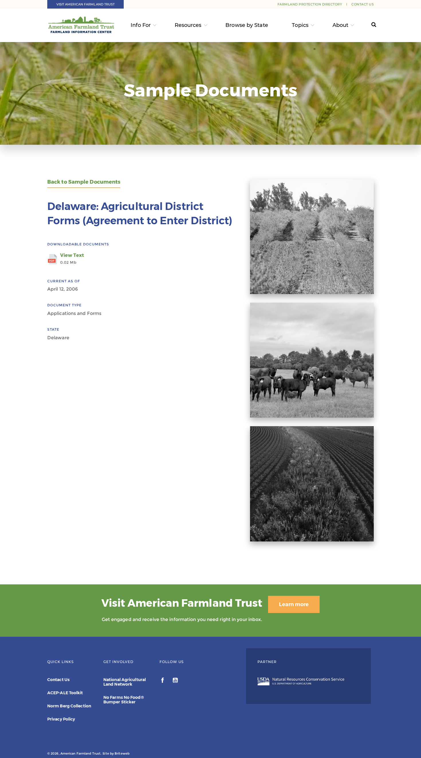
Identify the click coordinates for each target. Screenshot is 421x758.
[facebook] (163, 681)
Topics (300, 25)
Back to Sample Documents (83, 182)
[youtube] (175, 681)
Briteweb (122, 753)
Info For (141, 25)
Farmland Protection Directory (310, 4)
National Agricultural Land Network (124, 682)
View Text (72, 259)
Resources (188, 25)
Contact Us (362, 4)
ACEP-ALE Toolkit (65, 692)
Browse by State (246, 25)
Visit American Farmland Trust (85, 4)
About (341, 25)
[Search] (368, 25)
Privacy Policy (61, 719)
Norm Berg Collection (69, 706)
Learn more (294, 604)
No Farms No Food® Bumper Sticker (123, 700)
